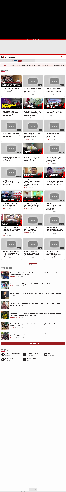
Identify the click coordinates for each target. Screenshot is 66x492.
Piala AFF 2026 (58, 65)
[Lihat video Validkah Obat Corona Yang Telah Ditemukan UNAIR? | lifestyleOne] (11, 126)
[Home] (8, 57)
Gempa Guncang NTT (47, 65)
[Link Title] (11, 172)
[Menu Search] (61, 57)
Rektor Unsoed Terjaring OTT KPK (19, 65)
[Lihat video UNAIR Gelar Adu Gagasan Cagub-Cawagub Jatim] (11, 81)
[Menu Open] (64, 57)
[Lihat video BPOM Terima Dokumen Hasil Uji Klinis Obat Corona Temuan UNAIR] (54, 103)
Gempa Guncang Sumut (35, 65)
